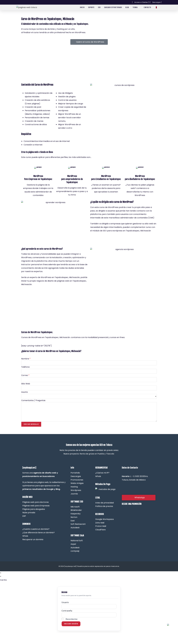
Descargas (76, 476)
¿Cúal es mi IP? (102, 472)
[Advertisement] (89, 64)
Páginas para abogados (33, 509)
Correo (25, 375)
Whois (98, 476)
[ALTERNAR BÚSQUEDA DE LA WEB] (161, 7)
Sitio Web (25, 383)
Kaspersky (76, 513)
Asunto (24, 392)
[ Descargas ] (156, 2)
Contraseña (67, 610)
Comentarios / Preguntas (33, 400)
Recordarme (71, 619)
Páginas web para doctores (35, 502)
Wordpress (76, 490)
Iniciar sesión (71, 624)
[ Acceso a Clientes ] (140, 2)
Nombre (26, 358)
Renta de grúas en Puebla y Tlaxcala (97, 453)
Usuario (65, 602)
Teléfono (25, 367)
